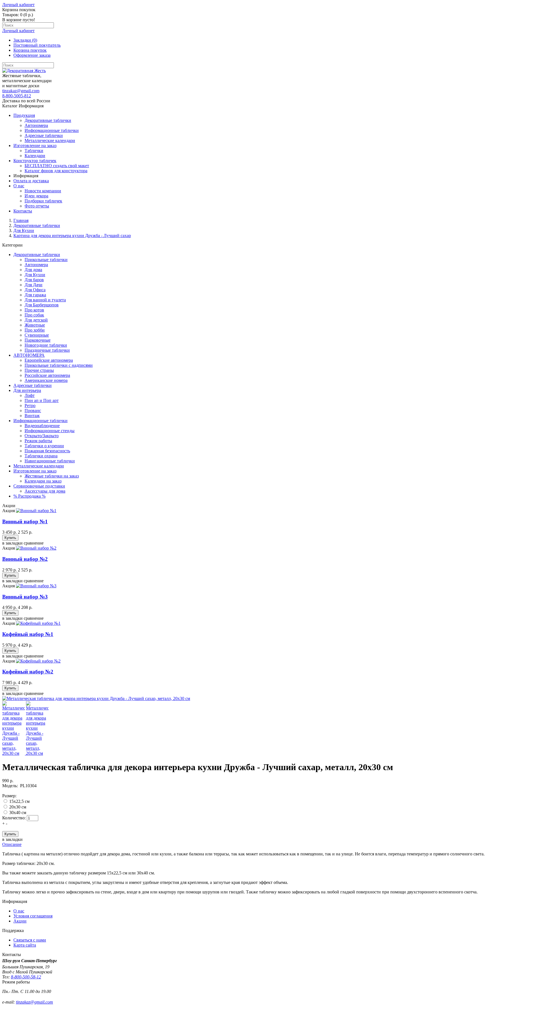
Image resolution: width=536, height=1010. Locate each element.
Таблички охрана (41, 455)
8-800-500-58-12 (26, 976)
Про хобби (35, 330)
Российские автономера (47, 375)
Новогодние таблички (46, 345)
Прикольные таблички (46, 259)
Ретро (30, 405)
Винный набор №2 (25, 559)
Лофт (30, 395)
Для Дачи (33, 284)
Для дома (33, 269)
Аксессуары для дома (45, 491)
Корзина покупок (30, 50)
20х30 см (17, 807)
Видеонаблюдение (42, 425)
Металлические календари (38, 465)
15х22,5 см (19, 801)
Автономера (36, 264)
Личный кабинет (18, 4)
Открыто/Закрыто (42, 435)
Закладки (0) (25, 40)
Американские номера (46, 380)
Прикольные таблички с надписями (59, 365)
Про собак (34, 315)
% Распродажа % (29, 496)
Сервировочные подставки (39, 486)
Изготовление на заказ (34, 471)
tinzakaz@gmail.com (20, 90)
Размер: (9, 795)
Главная (20, 220)
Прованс (33, 410)
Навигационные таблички (50, 460)
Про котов (34, 310)
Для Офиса (35, 289)
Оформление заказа (32, 55)
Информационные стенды (50, 430)
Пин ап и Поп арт (42, 400)
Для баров (34, 279)
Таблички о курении (44, 445)
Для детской (36, 320)
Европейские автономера (49, 360)
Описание (11, 844)
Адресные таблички (32, 385)
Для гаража (35, 294)
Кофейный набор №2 (27, 672)
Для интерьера (27, 390)
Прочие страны (39, 370)
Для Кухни (23, 230)
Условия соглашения (32, 916)
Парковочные (38, 340)
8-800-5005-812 (16, 95)
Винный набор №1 (25, 521)
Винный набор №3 (25, 597)
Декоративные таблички (36, 225)
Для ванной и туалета (45, 299)
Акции (20, 921)
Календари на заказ (43, 481)
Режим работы (38, 440)
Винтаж (32, 415)
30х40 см (17, 812)
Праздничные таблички (47, 350)
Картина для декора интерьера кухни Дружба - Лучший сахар (72, 235)
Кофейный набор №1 (27, 634)
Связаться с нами (29, 940)
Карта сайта (24, 945)
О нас (18, 911)
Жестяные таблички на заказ (52, 476)
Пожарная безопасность (47, 450)
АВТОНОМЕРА (29, 355)
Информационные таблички (40, 420)
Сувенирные (37, 335)
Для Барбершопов (42, 304)
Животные (35, 325)
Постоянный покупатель (37, 45)
